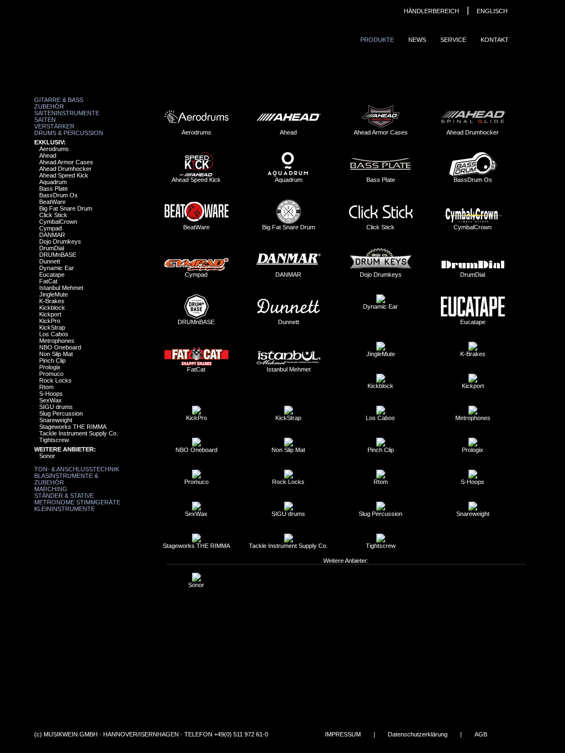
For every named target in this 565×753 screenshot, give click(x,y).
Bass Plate (53, 188)
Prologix (50, 367)
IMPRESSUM (343, 734)
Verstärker (54, 126)
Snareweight (55, 420)
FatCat (48, 281)
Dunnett (49, 261)
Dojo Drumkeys (60, 241)
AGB (481, 734)
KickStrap (52, 327)
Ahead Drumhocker (65, 168)
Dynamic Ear (56, 268)
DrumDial (51, 248)
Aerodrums (54, 149)
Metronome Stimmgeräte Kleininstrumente (77, 505)
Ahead (47, 155)
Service (453, 39)
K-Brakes (52, 301)
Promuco (51, 373)
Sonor (47, 456)
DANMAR (52, 235)
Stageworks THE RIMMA (72, 426)
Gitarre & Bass (58, 99)
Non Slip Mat (56, 354)
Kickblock (52, 307)
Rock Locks (55, 380)
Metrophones (56, 340)
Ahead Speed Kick (63, 175)
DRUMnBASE (57, 254)
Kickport (50, 314)
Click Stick (53, 215)
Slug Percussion (61, 413)
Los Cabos (53, 334)
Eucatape (52, 274)
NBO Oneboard (60, 347)
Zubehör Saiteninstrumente (66, 109)
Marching (50, 489)
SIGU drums (56, 407)
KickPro (49, 321)
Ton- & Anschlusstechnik (76, 469)
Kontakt (495, 39)
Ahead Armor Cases (66, 162)
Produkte (377, 39)
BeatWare (52, 201)
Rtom (46, 387)
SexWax (50, 400)
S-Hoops (51, 393)
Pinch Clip (52, 360)
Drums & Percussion (68, 133)
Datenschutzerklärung (417, 734)
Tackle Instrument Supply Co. (78, 433)
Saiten (45, 119)
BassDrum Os (58, 195)
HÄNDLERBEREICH (431, 11)
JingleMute (53, 294)
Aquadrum (53, 182)
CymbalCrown (58, 221)
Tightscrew (54, 440)
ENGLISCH (492, 11)
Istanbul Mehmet (61, 287)
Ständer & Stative (64, 495)
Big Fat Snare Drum (65, 208)
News (417, 39)
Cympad (50, 228)
